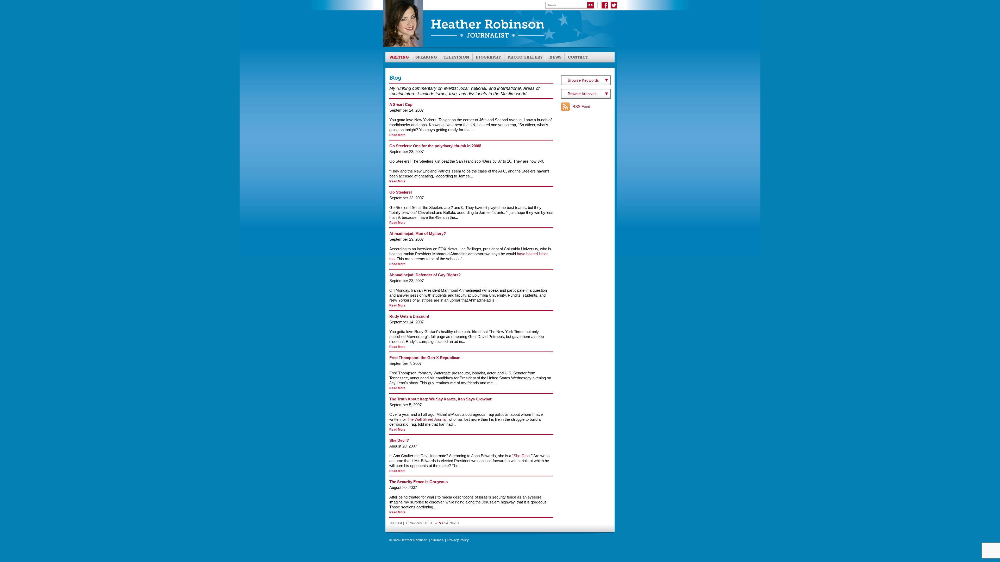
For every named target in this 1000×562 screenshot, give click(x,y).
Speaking (426, 57)
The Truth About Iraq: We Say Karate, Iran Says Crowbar (440, 399)
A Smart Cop (401, 104)
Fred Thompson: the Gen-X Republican (424, 357)
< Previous (413, 523)
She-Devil (522, 456)
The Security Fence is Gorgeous (418, 482)
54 (446, 523)
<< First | (397, 523)
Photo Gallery (525, 57)
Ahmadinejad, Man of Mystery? (417, 233)
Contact (578, 57)
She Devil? (399, 440)
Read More (397, 135)
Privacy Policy (458, 540)
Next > (454, 523)
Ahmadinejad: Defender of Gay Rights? (425, 275)
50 (425, 523)
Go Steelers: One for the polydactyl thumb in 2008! (435, 146)
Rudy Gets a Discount (409, 316)
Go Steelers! (400, 192)
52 (436, 523)
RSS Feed (581, 106)
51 (430, 523)
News (555, 57)
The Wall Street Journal (426, 419)
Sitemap (437, 540)
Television (456, 57)
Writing (399, 57)
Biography (488, 57)
